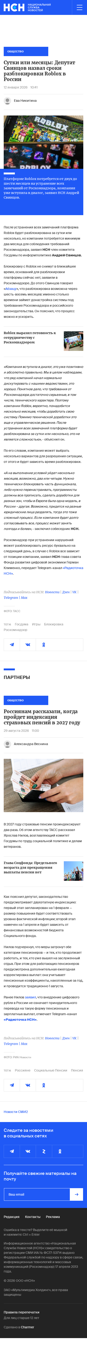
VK (74, 592)
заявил (30, 997)
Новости (52, 592)
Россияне (22, 1070)
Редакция (11, 1217)
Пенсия (77, 1070)
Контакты (32, 1217)
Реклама (53, 1217)
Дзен (66, 592)
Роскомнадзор (15, 630)
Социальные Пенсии (50, 1070)
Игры (36, 624)
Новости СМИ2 (16, 1112)
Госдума (21, 624)
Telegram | (12, 598)
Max (24, 598)
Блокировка (53, 624)
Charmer (27, 1327)
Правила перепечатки (21, 1312)
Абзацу (10, 289)
